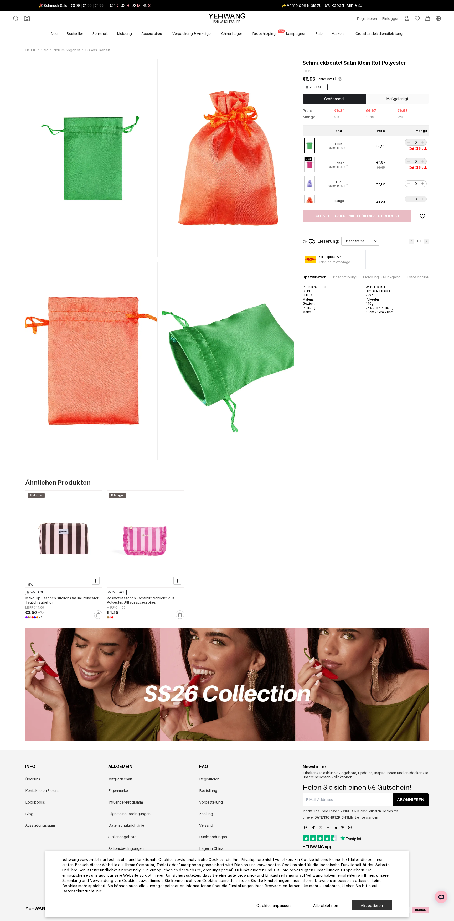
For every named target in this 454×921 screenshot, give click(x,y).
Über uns (32, 779)
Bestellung (208, 790)
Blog (29, 813)
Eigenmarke (118, 790)
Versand (206, 825)
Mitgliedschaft (120, 779)
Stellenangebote (122, 837)
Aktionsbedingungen (126, 848)
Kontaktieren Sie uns (42, 790)
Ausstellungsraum (40, 825)
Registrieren (209, 779)
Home (31, 50)
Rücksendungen (213, 837)
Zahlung (206, 813)
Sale (45, 50)
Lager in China (211, 848)
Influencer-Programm (125, 802)
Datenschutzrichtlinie (126, 825)
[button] (408, 142)
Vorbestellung (211, 802)
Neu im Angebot (67, 50)
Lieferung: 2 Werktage (334, 262)
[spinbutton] (416, 142)
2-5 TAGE (317, 87)
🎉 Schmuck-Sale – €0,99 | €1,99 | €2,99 (71, 5)
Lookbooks (35, 802)
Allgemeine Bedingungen (129, 813)
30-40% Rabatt (97, 50)
